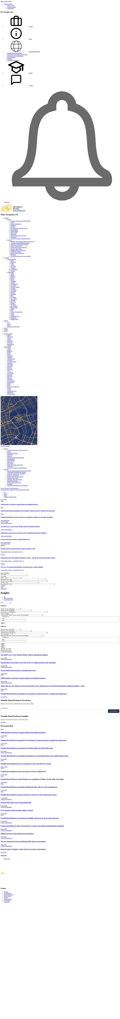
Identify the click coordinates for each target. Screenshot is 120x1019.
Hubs (8, 325)
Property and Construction (17, 253)
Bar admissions (4, 584)
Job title (3, 582)
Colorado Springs (15, 287)
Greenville (13, 291)
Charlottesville (14, 284)
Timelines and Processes (13, 326)
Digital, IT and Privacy (16, 246)
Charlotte (12, 282)
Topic (2, 613)
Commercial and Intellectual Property (20, 243)
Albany (12, 274)
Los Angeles (13, 298)
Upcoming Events (8, 599)
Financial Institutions (15, 224)
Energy (12, 222)
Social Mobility (11, 57)
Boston (12, 278)
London (12, 265)
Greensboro (13, 290)
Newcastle (13, 266)
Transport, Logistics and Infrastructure (20, 238)
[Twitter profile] (51, 1003)
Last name (3, 576)
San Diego (13, 304)
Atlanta (12, 275)
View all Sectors (5, 488)
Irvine (11, 296)
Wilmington (13, 318)
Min (3, 618)
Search (5, 331)
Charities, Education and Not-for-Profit (20, 221)
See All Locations (5, 446)
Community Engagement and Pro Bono (17, 54)
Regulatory (13, 254)
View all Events (5, 573)
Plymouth (12, 268)
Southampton (13, 269)
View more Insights (6, 542)
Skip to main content (6, 1)
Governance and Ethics (13, 60)
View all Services (13, 488)
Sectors (9, 219)
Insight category (5, 609)
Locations (6, 257)
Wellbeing (9, 59)
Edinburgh (13, 262)
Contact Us (7, 902)
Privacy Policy (7, 896)
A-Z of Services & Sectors (22, 489)
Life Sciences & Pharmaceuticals (18, 228)
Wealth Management (15, 252)
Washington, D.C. (15, 316)
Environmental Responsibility (14, 53)
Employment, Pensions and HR (18, 247)
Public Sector (13, 232)
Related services (5, 581)
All (8, 322)
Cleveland (13, 285)
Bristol (12, 260)
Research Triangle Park (16, 312)
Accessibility (7, 900)
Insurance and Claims (16, 249)
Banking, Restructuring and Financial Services (22, 241)
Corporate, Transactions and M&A (19, 244)
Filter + (3, 647)
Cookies (6, 897)
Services (9, 240)
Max (3, 620)
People (5, 328)
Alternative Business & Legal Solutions (20, 256)
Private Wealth (14, 231)
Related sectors (4, 579)
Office (2, 578)
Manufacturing (14, 229)
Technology (13, 237)
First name (3, 574)
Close (2, 587)
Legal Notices (7, 893)
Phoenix (12, 303)
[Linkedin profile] (1, 1003)
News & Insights (8, 598)
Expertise (6, 218)
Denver (12, 279)
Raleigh (12, 309)
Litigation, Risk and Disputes (17, 250)
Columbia (13, 288)
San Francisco (14, 306)
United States (10, 8)
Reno (11, 310)
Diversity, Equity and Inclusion (15, 56)
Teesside (12, 271)
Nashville (12, 300)
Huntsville (13, 294)
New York (13, 301)
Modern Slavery (8, 899)
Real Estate (13, 234)
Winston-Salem (14, 319)
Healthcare (13, 225)
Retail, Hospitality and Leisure (18, 235)
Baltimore (13, 276)
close (2, 645)
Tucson (12, 315)
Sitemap (6, 891)
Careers (6, 329)
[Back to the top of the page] (13, 1017)
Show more (7, 859)
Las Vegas (13, 297)
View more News (5, 520)
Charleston (13, 281)
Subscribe (4, 588)
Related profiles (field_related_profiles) (11, 615)
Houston (12, 293)
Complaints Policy (8, 894)
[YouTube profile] (101, 1003)
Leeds (12, 263)
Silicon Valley (14, 307)
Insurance (12, 227)
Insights (6, 320)
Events (9, 323)
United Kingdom (8, 4)
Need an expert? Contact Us (8, 489)
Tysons (12, 313)
